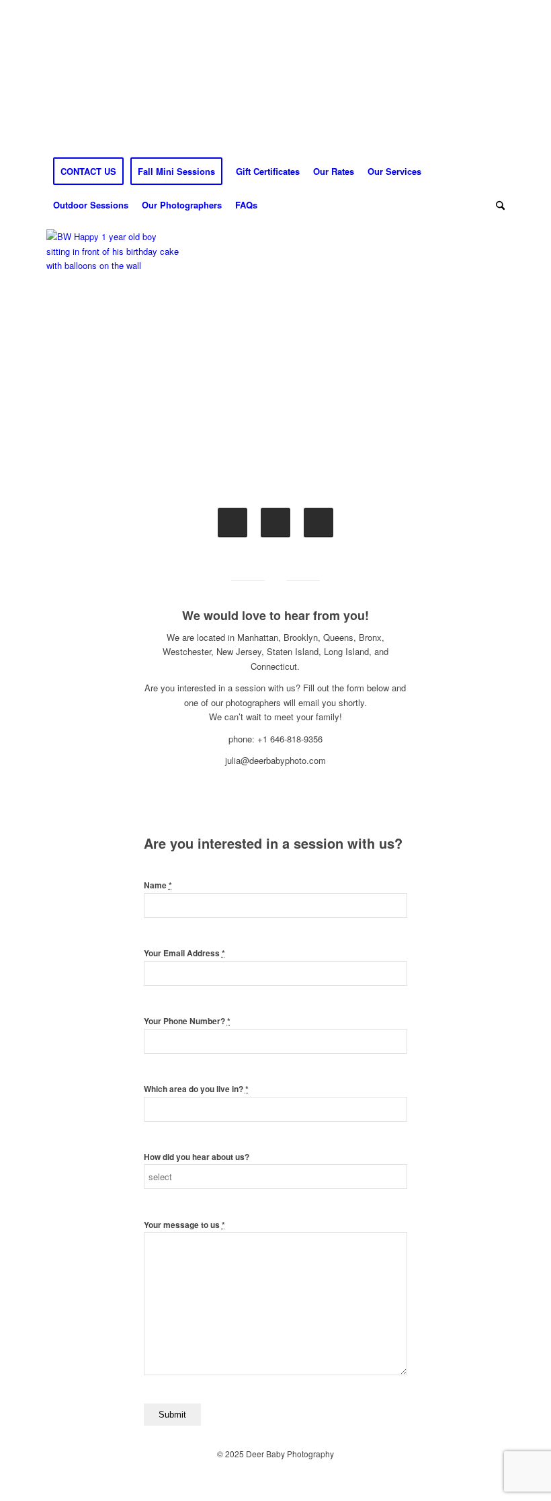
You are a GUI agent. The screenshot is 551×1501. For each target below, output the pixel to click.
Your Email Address (184, 953)
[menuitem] (88, 171)
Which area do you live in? (196, 1089)
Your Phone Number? (187, 1021)
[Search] (497, 205)
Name (158, 885)
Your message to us (184, 1225)
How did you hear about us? (196, 1157)
